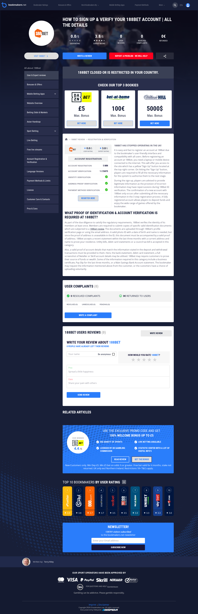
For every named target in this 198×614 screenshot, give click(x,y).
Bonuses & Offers (34, 84)
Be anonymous (104, 354)
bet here (81, 123)
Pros (70, 367)
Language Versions (35, 171)
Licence (30, 190)
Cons (70, 379)
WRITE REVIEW (156, 333)
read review (120, 459)
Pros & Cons (32, 208)
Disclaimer (103, 604)
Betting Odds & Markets (37, 112)
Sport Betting (32, 131)
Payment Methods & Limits (38, 180)
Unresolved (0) (88, 304)
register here (88, 198)
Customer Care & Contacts (38, 199)
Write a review (84, 56)
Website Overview (34, 103)
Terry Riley (49, 562)
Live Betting (32, 140)
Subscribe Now (118, 547)
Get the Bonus (142, 459)
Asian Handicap (34, 121)
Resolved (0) (72, 304)
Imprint (92, 604)
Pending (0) (105, 304)
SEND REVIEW (83, 395)
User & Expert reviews (36, 75)
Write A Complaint (88, 315)
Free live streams (34, 149)
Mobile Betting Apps (36, 94)
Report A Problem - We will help (131, 56)
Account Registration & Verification (37, 160)
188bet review (97, 228)
